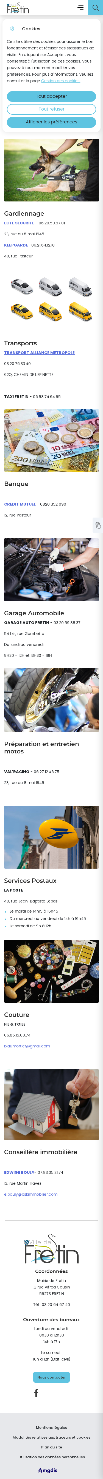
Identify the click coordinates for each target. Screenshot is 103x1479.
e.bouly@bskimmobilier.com (30, 1194)
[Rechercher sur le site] (95, 7)
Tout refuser (52, 109)
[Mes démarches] (98, 525)
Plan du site (51, 1447)
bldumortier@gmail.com (27, 1046)
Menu (80, 7)
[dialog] (51, 75)
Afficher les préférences (51, 122)
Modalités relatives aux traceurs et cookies (51, 1437)
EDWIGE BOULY (19, 1172)
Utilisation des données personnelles (51, 1457)
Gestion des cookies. (60, 81)
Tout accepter (51, 96)
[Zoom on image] (51, 170)
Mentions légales (51, 1427)
